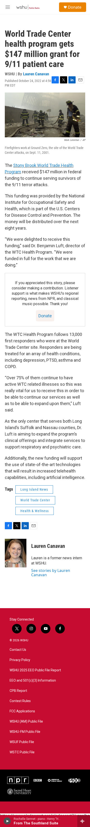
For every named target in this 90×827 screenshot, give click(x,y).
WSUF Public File (22, 742)
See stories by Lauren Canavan (50, 572)
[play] (7, 821)
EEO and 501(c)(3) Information (33, 680)
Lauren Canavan (36, 74)
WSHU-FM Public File (25, 732)
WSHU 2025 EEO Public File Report (35, 670)
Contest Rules (20, 701)
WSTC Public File (22, 752)
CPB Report (18, 691)
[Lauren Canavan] (15, 553)
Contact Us (18, 650)
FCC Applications (22, 711)
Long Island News (34, 489)
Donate (74, 7)
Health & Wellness (34, 511)
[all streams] (83, 821)
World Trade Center (35, 500)
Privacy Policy (20, 660)
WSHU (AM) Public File (26, 721)
